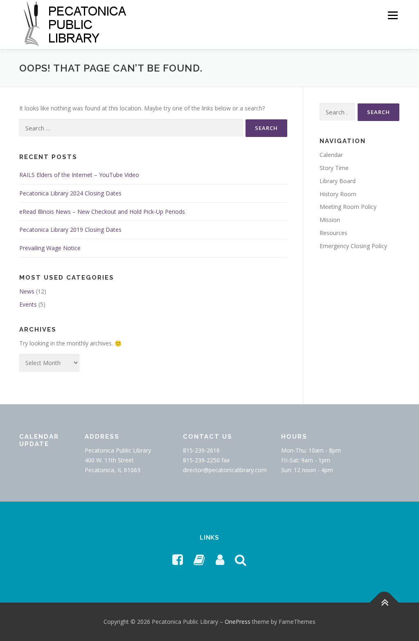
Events (28, 304)
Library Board (338, 181)
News (26, 291)
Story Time (334, 168)
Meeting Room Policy (348, 207)
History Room (338, 194)
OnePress (237, 621)
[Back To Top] (384, 602)
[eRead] (199, 559)
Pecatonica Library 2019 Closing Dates (70, 229)
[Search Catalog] (240, 559)
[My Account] (220, 559)
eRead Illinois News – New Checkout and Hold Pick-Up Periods (102, 211)
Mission (330, 220)
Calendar (331, 155)
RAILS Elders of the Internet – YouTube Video (79, 175)
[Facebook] (177, 559)
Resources (333, 233)
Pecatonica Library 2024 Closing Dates (70, 193)
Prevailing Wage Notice (50, 248)
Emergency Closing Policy (353, 246)
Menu (392, 15)
